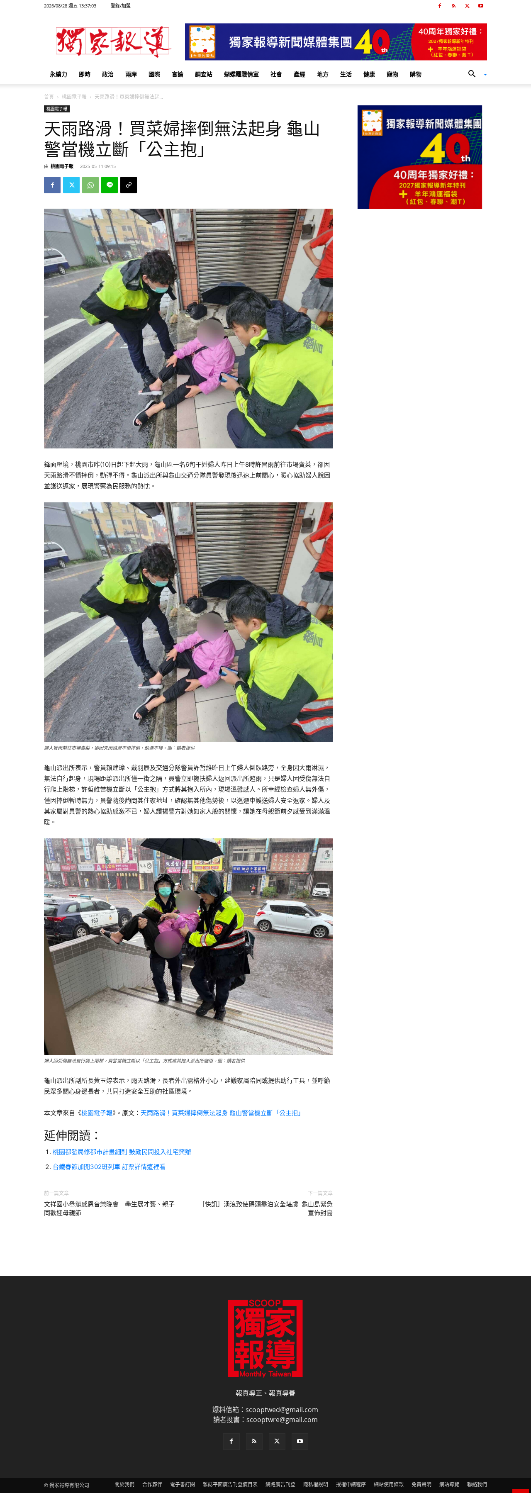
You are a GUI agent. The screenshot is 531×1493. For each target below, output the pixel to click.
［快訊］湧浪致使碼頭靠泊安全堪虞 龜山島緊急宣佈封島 (266, 1209)
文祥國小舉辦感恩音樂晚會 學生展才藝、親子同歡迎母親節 (109, 1209)
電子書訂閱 (182, 1484)
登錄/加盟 (121, 5)
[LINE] (109, 185)
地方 (323, 74)
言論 (177, 74)
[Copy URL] (128, 185)
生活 (346, 74)
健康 (369, 74)
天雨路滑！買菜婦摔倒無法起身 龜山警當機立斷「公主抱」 (222, 1113)
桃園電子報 (74, 96)
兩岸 (131, 74)
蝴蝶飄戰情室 (241, 74)
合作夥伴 (152, 1484)
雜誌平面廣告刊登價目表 (230, 1484)
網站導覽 (449, 1484)
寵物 (392, 74)
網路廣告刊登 (280, 1484)
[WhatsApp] (90, 185)
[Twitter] (467, 6)
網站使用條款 (389, 1484)
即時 (84, 74)
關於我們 (124, 1484)
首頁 (49, 96)
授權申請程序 (351, 1484)
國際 (154, 74)
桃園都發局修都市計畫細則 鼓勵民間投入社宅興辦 (122, 1152)
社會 (276, 74)
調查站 (203, 74)
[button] (474, 74)
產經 (299, 74)
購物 (415, 74)
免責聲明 (421, 1484)
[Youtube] (481, 6)
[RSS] (453, 6)
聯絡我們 (477, 1484)
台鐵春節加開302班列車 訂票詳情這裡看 (109, 1167)
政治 (108, 74)
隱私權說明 (315, 1484)
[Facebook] (440, 6)
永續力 (58, 74)
